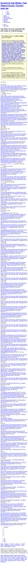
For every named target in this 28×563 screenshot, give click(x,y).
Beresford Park (5, 48)
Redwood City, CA (5, 337)
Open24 (8, 556)
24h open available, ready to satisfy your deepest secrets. (13, 523)
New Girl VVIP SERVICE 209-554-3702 (10, 383)
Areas (7, 13)
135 (4, 540)
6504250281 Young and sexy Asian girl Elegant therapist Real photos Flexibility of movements (13, 187)
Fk (15, 560)
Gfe (21, 560)
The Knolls (4, 58)
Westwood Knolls (6, 45)
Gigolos (2, 557)
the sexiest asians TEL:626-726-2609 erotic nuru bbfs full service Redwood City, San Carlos (14, 339)
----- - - (3, 181)
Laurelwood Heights (20, 50)
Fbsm (18, 560)
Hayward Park (20, 45)
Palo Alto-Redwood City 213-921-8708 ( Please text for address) (13, 468)
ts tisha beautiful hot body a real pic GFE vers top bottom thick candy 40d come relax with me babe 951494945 (13, 134)
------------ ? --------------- (6, 163)
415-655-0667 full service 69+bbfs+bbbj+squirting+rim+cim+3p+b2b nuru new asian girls (14, 419)
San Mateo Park (11, 44)
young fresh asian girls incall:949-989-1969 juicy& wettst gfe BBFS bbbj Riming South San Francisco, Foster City (14, 146)
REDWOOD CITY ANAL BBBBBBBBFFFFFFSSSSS (9, 351)
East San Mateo (19, 44)
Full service (10, 559)
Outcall (15, 555)
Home (2, 543)
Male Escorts (6, 17)
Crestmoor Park (21, 57)
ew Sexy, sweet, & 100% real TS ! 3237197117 (11, 131)
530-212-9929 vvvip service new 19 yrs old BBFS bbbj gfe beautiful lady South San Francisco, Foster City (13, 409)
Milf (26, 559)
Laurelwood (22, 43)
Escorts (5, 15)
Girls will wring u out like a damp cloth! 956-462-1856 (13, 150)
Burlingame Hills (11, 60)
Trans (22, 556)
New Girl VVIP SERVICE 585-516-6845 (10, 414)
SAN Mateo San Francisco (18, 459)
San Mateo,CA (21, 188)
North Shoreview (12, 52)
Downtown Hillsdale (16, 53)
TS (10, 543)
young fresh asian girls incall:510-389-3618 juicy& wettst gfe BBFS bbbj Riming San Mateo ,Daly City (14, 313)
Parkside (4, 47)
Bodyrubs (5, 19)
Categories (17, 543)
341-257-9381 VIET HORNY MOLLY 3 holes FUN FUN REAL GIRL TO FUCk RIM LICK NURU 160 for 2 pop (14, 349)
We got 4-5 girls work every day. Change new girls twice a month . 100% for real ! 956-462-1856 (14, 273)
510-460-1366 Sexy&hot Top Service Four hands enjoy (13, 220)
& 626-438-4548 (4, 256)
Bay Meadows (13, 48)
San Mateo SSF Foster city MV (18, 365)
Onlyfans (5, 559)
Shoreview (13, 45)
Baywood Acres (20, 60)
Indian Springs (18, 56)
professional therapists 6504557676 (9, 400)
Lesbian (13, 557)
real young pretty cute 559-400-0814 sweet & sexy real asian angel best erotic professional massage (13, 373)
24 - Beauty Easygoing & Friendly (8, 487)
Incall (19, 555)
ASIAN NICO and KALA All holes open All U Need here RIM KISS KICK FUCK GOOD (14, 106)
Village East (23, 47)
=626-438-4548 (5, 213)
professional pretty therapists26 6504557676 (11, 462)
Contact (13, 546)
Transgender (16, 559)
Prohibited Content (8, 545)
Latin (19, 556)
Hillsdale (4, 44)
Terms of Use (17, 545)
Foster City (16, 43)
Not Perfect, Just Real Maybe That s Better (10, 236)
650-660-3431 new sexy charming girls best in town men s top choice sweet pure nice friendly (14, 443)
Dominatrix (3, 561)
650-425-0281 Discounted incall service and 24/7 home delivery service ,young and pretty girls (13, 258)
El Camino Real (20, 52)
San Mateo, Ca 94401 (6, 510)
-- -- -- (13, 163)
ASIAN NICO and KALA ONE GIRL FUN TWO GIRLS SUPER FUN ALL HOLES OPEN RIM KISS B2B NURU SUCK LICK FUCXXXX (13, 97)
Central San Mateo (14, 49)
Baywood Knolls (12, 58)
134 (4, 538)
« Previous (5, 527)
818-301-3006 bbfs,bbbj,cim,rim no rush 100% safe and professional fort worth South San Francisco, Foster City (13, 494)
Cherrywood (16, 41)
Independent (7, 555)
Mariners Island (6, 50)
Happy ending (4, 560)
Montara (18, 58)
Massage (5, 20)
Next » (5, 541)
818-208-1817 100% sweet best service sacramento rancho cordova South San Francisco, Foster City (14, 250)
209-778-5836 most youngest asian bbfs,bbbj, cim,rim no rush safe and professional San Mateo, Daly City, (13, 86)
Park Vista (4, 52)
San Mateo (7, 104)
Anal (9, 557)
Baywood (21, 41)
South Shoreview (10, 56)
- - (3, 166)
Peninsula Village (6, 61)
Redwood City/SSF (12, 265)
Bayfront (12, 50)
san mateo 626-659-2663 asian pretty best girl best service (14, 491)
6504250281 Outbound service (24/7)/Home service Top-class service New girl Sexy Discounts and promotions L (14, 335)
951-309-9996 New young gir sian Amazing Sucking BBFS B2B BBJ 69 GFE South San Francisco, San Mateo (14, 290)
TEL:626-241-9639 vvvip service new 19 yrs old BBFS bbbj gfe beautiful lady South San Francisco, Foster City (13, 513)
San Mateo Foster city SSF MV (10, 420)
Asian (25, 556)
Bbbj (24, 560)
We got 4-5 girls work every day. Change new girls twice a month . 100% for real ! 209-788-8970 (14, 297)
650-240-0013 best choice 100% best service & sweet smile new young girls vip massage (13, 432)
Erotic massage (11, 560)
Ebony (6, 557)
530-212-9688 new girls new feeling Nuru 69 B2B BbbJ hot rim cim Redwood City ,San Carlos (13, 284)
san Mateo (3, 492)
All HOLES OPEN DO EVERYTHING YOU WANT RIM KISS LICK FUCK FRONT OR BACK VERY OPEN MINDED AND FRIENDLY (13, 160)
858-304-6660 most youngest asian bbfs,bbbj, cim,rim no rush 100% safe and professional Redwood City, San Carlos (13, 395)
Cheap (12, 556)
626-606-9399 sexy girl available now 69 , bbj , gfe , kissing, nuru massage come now (12, 110)
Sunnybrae (22, 49)
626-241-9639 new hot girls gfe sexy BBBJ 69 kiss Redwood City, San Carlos (12, 504)
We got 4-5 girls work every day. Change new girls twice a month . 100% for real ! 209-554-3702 (14, 359)
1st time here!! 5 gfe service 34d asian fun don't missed (13, 141)
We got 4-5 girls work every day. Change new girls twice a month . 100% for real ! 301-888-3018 (14, 320)
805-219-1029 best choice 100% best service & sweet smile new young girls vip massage (13, 245)
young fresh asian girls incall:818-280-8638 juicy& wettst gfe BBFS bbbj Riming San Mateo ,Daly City (14, 425)
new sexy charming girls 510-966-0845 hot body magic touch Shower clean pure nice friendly (13, 154)
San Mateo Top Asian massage (20, 193)
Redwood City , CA (17, 331)
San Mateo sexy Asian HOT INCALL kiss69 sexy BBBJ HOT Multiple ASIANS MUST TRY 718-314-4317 (14, 115)
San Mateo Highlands (14, 54)
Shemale (22, 559)
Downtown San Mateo (7, 43)
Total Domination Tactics (6, 449)
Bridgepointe (5, 54)
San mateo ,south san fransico (9, 392)
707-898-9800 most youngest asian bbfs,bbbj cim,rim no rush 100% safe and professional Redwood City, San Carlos (13, 438)
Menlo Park (16, 449)
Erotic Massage (6, 22)
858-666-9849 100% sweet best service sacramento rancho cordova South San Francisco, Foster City (14, 307)
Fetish (2, 555)
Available (18, 557)
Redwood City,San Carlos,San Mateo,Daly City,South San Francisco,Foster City (12, 124)
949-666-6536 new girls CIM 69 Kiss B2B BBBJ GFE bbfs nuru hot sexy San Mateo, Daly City (13, 215)
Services (8, 14)
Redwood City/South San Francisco (12, 161)
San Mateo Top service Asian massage (14, 116)
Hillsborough (13, 57)
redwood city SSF (13, 256)
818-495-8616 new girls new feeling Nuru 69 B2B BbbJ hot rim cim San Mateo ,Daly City (13, 177)
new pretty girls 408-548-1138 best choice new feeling (13, 509)
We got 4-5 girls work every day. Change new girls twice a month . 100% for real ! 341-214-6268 (14, 325)
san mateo (6, 185)
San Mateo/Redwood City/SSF (8, 143)
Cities (7, 11)
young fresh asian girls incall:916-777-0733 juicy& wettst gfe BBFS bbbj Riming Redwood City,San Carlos (14, 230)
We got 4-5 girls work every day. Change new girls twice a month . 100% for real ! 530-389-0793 (14, 138)
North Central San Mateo (13, 47)
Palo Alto (10, 204)
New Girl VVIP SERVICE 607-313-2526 (10, 446)
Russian (23, 555)
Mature (11, 555)
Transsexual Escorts (7, 18)
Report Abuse (7, 546)
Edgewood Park (6, 57)
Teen (5, 556)
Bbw (16, 556)
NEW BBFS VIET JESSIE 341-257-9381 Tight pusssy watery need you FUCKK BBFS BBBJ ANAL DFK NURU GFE (13, 264)
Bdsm (2, 556)
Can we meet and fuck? (6, 459)
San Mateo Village (6, 53)
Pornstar (22, 557)
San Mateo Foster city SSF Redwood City (10, 222)
